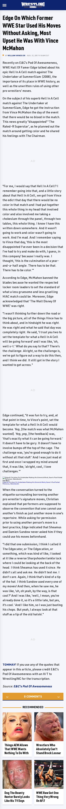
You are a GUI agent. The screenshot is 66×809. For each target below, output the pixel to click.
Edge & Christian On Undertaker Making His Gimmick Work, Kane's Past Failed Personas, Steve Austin (31, 483)
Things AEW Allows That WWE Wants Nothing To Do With (16, 749)
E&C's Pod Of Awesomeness (32, 686)
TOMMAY (9, 664)
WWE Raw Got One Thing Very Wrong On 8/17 (47, 797)
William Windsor (16, 55)
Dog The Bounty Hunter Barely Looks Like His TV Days (17, 797)
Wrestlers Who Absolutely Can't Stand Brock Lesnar (48, 749)
